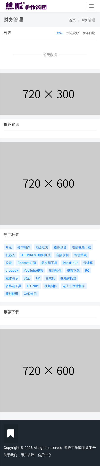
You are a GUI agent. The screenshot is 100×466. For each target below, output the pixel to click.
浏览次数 (73, 33)
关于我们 (10, 455)
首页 (72, 20)
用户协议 (27, 455)
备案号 (91, 447)
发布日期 (89, 33)
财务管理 (88, 20)
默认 (60, 33)
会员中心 (44, 455)
